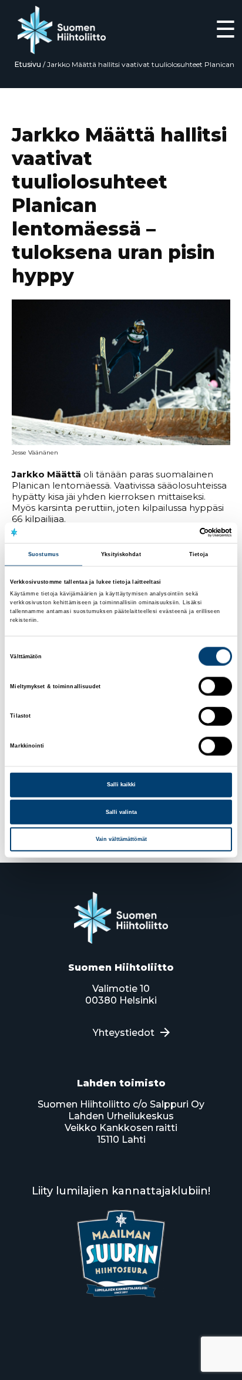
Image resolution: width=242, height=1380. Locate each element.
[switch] (215, 686)
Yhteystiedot (123, 1032)
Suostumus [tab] (43, 554)
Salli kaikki (121, 784)
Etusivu (28, 64)
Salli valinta (121, 811)
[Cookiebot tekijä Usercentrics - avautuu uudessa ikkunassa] (180, 532)
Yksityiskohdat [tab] (120, 554)
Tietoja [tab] (198, 554)
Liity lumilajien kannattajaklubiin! (121, 1190)
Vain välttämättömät (121, 839)
